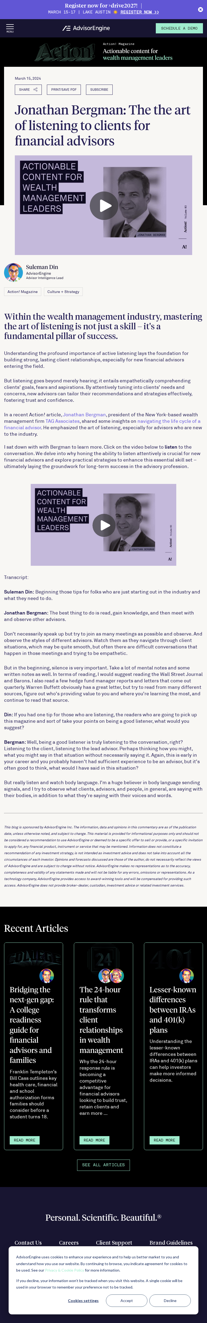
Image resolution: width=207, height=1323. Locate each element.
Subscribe (99, 89)
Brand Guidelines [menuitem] (171, 1243)
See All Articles (103, 1165)
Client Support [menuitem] (114, 1243)
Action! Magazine (23, 291)
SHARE (25, 89)
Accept (126, 1300)
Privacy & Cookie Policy (64, 1270)
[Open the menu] (10, 28)
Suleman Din (44, 272)
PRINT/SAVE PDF (64, 89)
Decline (170, 1300)
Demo (179, 28)
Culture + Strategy (63, 291)
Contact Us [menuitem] (28, 1243)
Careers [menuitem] (69, 1243)
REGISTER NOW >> (139, 13)
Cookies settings (83, 1300)
